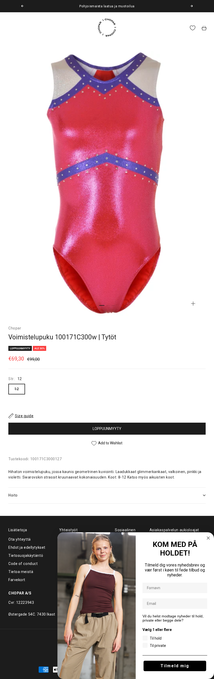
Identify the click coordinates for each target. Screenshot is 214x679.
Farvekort (16, 580)
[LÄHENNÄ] (193, 303)
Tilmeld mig (174, 665)
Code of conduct (23, 564)
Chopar (14, 328)
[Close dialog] (208, 538)
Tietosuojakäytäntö (25, 555)
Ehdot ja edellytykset (26, 547)
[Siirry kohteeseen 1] (101, 305)
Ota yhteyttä (19, 539)
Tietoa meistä (20, 572)
